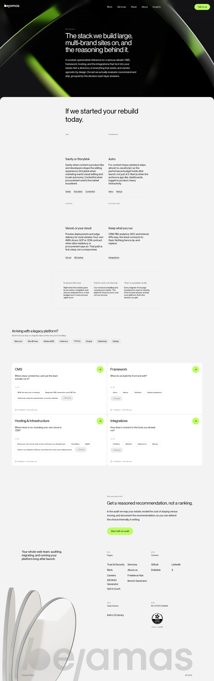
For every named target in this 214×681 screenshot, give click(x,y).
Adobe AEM (49, 341)
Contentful (90, 191)
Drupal (89, 341)
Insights (157, 7)
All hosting (78, 257)
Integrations (113, 257)
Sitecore (18, 341)
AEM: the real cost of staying (28, 392)
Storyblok (78, 191)
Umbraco (64, 341)
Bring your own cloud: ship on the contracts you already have (41, 444)
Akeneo (155, 444)
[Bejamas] (11, 6)
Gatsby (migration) (154, 392)
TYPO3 (77, 341)
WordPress (33, 341)
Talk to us (202, 7)
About (145, 7)
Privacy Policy (28, 675)
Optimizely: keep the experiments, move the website (37, 398)
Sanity (68, 191)
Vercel (68, 257)
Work (109, 7)
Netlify (87, 444)
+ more (67, 398)
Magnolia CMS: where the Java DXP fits (60, 392)
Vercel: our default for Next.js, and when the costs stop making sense (44, 450)
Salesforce (142, 444)
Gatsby (116, 341)
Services (121, 7)
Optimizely (102, 341)
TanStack (137, 392)
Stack (134, 7)
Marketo (129, 444)
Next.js (119, 191)
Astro (110, 191)
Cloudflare (75, 444)
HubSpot (116, 444)
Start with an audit (120, 531)
